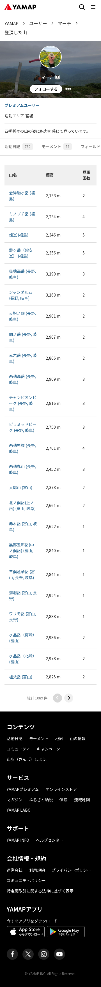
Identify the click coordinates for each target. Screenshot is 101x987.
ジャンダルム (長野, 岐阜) (20, 295)
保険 (63, 799)
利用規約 (37, 870)
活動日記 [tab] (17, 146)
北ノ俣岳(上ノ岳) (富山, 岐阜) (22, 505)
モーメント (39, 738)
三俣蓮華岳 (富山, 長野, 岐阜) (22, 574)
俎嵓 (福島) (18, 235)
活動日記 (14, 738)
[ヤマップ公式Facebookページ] (12, 954)
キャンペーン (48, 749)
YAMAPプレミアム (23, 789)
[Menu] (68, 89)
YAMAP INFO (18, 840)
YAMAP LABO (19, 810)
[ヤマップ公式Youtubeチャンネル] (59, 954)
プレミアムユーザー (22, 105)
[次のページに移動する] (68, 698)
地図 (59, 738)
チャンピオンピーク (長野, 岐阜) (22, 403)
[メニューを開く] (93, 7)
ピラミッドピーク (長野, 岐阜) (22, 427)
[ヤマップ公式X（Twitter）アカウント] (28, 954)
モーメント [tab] (56, 146)
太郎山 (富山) (20, 487)
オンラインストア (61, 789)
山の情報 (78, 738)
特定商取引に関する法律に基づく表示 (40, 891)
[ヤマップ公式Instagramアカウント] (43, 954)
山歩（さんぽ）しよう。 (28, 759)
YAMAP (11, 23)
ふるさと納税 (41, 799)
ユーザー (38, 23)
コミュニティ (18, 749)
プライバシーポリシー (71, 870)
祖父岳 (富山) (20, 677)
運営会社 (14, 870)
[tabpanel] (50, 434)
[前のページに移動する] (57, 698)
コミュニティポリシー (26, 880)
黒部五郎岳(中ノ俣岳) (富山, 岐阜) (21, 550)
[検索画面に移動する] (82, 7)
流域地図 (82, 799)
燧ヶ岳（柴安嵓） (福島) (21, 253)
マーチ (64, 23)
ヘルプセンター (49, 840)
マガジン (14, 799)
